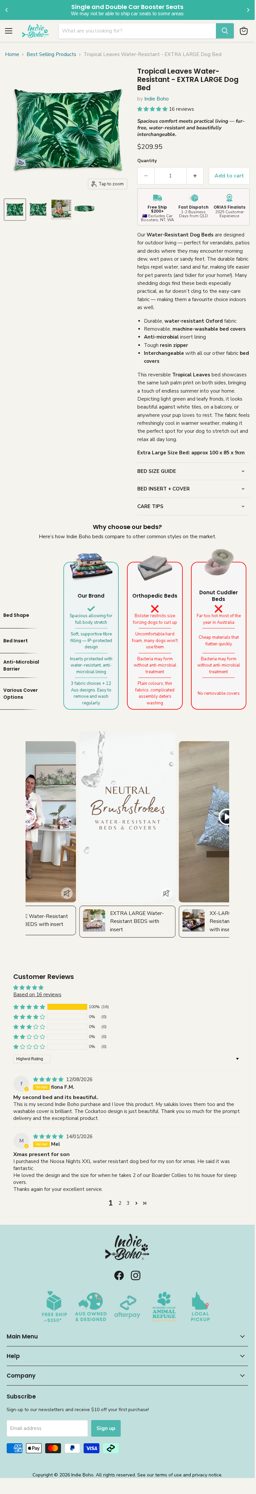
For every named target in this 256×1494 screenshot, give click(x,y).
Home (12, 54)
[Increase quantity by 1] (195, 175)
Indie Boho (156, 99)
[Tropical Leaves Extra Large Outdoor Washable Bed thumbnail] (15, 209)
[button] (153, 109)
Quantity (147, 161)
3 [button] (128, 1203)
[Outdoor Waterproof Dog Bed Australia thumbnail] (61, 209)
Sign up (105, 1428)
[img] (49, 1079)
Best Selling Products (51, 54)
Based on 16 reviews (37, 994)
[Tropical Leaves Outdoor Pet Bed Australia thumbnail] (38, 209)
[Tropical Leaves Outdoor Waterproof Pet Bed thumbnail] (84, 209)
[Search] (225, 30)
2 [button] (119, 1203)
